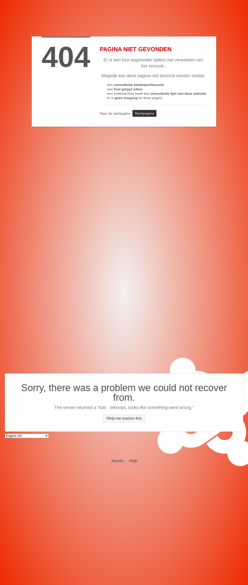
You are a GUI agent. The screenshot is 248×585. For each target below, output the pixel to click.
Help (133, 461)
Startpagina (144, 113)
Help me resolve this (124, 419)
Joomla (117, 461)
